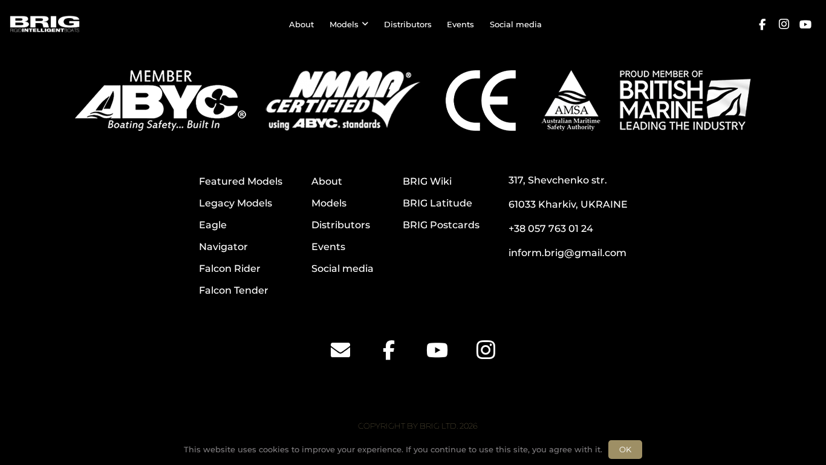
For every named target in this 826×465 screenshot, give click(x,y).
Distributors (340, 225)
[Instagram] (784, 24)
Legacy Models (235, 203)
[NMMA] (342, 100)
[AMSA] (570, 100)
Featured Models (240, 181)
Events (328, 246)
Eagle (213, 225)
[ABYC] (160, 100)
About (326, 181)
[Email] (340, 350)
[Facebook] (762, 24)
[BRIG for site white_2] (45, 24)
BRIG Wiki (427, 181)
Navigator (223, 246)
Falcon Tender (233, 290)
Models (328, 203)
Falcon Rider (230, 268)
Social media (342, 268)
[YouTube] (805, 24)
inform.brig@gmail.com (567, 253)
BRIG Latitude (437, 203)
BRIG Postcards (441, 225)
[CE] (481, 100)
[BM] (685, 100)
